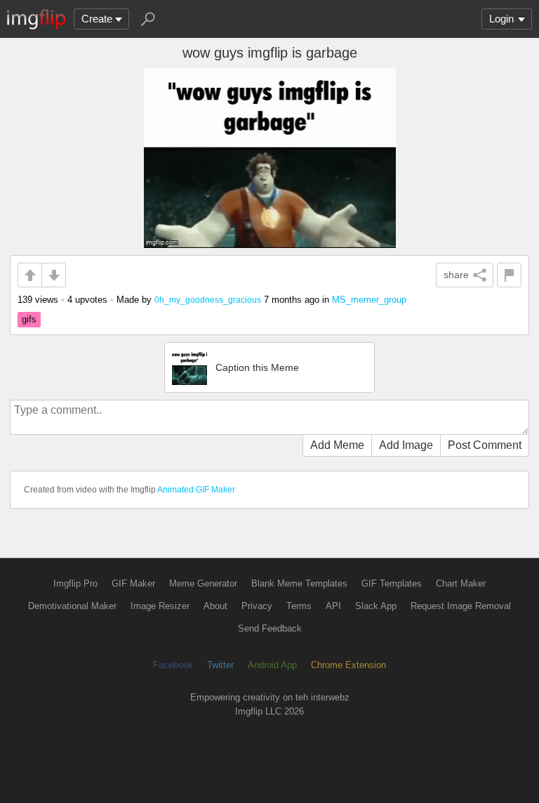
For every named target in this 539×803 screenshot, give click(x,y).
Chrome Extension (348, 665)
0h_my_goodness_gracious (207, 299)
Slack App (376, 606)
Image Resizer (160, 606)
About (215, 606)
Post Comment (484, 445)
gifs (29, 319)
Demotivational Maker (72, 606)
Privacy (256, 606)
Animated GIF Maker (196, 490)
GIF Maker (133, 583)
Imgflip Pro (75, 583)
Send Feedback (270, 628)
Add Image (406, 445)
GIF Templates (391, 583)
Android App (272, 665)
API (333, 606)
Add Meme (337, 445)
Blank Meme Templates (299, 583)
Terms (299, 606)
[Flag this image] (509, 275)
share (456, 274)
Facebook (173, 665)
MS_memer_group (369, 299)
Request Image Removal (461, 606)
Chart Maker (461, 583)
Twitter (220, 665)
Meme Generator (203, 583)
